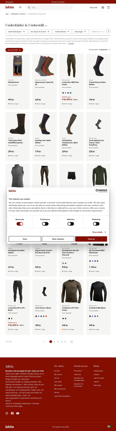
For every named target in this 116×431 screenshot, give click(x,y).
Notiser (56, 392)
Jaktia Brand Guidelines (62, 396)
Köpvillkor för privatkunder (78, 385)
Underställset (60, 31)
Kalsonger (79, 31)
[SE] (109, 426)
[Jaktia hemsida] (9, 7)
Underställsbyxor (15, 31)
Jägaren (96, 382)
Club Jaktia (58, 382)
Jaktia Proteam (99, 378)
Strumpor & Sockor (38, 31)
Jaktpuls (96, 374)
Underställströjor (99, 31)
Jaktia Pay (77, 374)
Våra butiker (58, 385)
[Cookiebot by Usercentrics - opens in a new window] (97, 191)
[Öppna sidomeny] (20, 7)
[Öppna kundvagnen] (108, 7)
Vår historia (58, 374)
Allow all (91, 239)
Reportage (97, 385)
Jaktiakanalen (98, 371)
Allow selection (58, 239)
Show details (97, 232)
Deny (25, 239)
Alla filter (12, 50)
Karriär (56, 378)
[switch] (45, 224)
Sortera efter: (98, 49)
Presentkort (78, 371)
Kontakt (57, 371)
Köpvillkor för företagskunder (79, 379)
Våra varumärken (60, 389)
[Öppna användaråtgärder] (103, 7)
